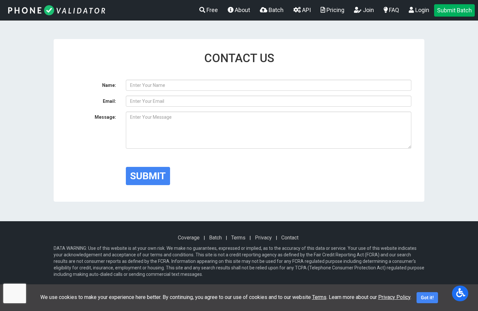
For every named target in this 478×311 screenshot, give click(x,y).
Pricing (334, 10)
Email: (109, 101)
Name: (109, 85)
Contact (290, 238)
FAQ (393, 10)
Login (421, 10)
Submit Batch (454, 10)
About (241, 10)
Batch (275, 10)
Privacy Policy (394, 297)
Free (211, 10)
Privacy (263, 238)
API (306, 10)
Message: (105, 117)
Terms (238, 238)
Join (368, 10)
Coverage (189, 238)
